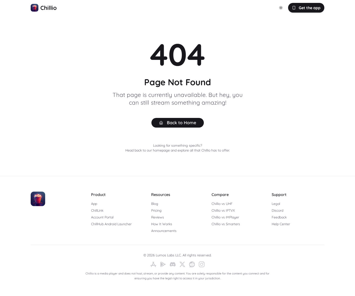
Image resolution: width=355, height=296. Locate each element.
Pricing (156, 210)
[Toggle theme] (281, 7)
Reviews (157, 217)
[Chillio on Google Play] (163, 264)
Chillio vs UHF (222, 204)
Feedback (279, 217)
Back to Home (181, 122)
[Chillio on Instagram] (202, 264)
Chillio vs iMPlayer (225, 217)
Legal (276, 204)
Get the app (309, 7)
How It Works (161, 224)
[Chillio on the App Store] (153, 264)
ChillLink (97, 210)
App (94, 204)
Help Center (281, 224)
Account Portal (102, 217)
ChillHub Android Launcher (111, 224)
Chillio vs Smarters (226, 224)
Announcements (164, 231)
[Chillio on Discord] (173, 264)
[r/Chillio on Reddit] (192, 264)
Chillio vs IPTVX (223, 210)
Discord (277, 210)
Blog (154, 204)
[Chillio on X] (182, 264)
